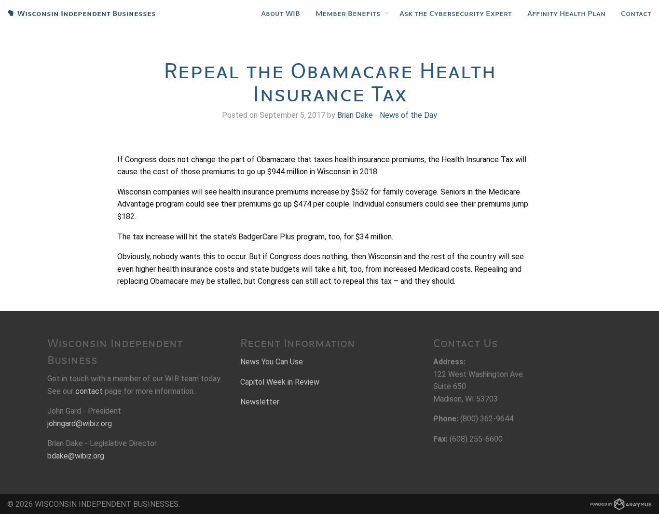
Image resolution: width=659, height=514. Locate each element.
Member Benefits (348, 13)
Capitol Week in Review (279, 382)
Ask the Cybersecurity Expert (455, 13)
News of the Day (408, 115)
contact (89, 391)
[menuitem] (280, 13)
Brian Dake (355, 115)
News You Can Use (271, 361)
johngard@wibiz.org (79, 423)
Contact (636, 13)
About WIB (280, 13)
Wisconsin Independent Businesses (78, 13)
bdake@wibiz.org (75, 455)
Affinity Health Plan (566, 13)
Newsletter (259, 401)
